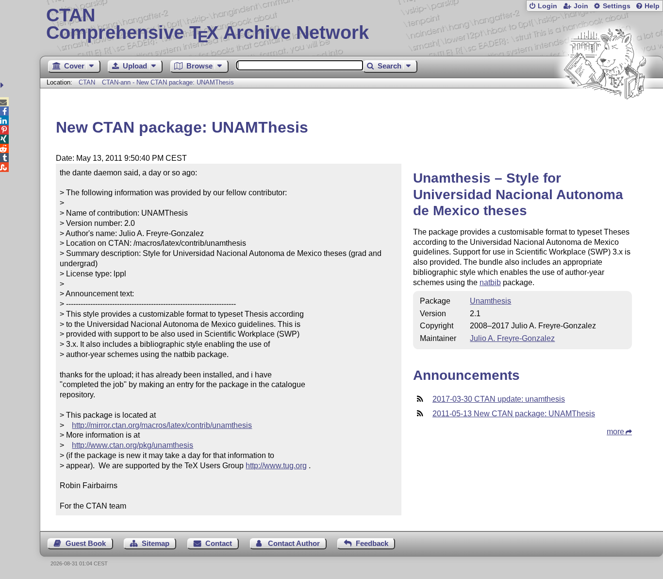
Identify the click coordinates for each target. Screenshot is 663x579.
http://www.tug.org (276, 465)
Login (547, 6)
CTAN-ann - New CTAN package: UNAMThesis (168, 82)
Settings (616, 6)
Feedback (372, 543)
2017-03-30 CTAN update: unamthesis (498, 399)
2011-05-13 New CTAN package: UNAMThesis (513, 413)
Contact (218, 543)
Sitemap (155, 543)
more (615, 431)
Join (581, 6)
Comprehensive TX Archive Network (207, 24)
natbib (490, 282)
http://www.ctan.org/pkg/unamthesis (132, 445)
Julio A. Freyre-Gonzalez (512, 338)
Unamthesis (490, 301)
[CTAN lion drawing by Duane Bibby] (604, 118)
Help (652, 6)
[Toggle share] (3, 85)
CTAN (87, 82)
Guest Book (86, 543)
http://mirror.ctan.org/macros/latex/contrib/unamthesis (162, 425)
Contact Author (294, 543)
